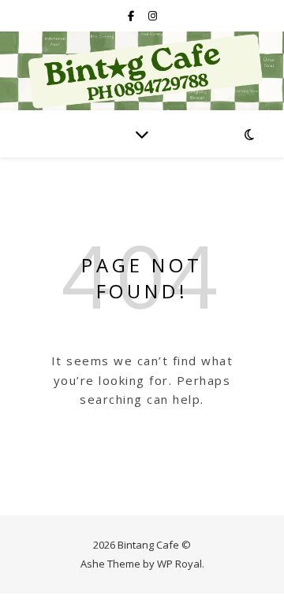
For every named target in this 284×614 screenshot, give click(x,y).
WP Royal (179, 564)
